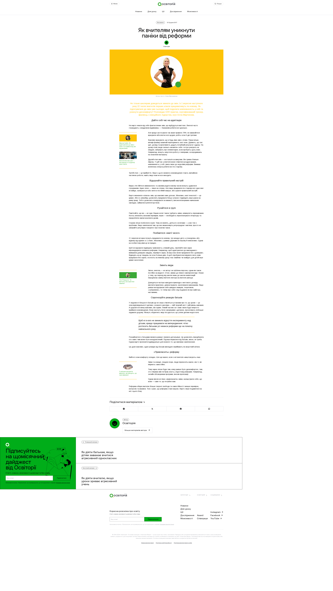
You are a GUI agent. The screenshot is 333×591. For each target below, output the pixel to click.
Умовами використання (63, 482)
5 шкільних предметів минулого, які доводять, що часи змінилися (128, 373)
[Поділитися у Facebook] (180, 408)
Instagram (215, 512)
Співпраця (202, 518)
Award (200, 515)
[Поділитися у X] (152, 408)
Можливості (192, 11)
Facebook (215, 515)
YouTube (214, 518)
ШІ (163, 11)
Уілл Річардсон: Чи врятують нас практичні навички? (126, 281)
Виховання (160, 22)
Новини (138, 11)
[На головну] (166, 4)
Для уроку (152, 11)
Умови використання (147, 542)
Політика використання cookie (183, 542)
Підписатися (61, 478)
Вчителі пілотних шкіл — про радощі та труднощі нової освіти (127, 162)
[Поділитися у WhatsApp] (209, 408)
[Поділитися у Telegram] (124, 408)
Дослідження (176, 11)
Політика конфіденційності (164, 542)
